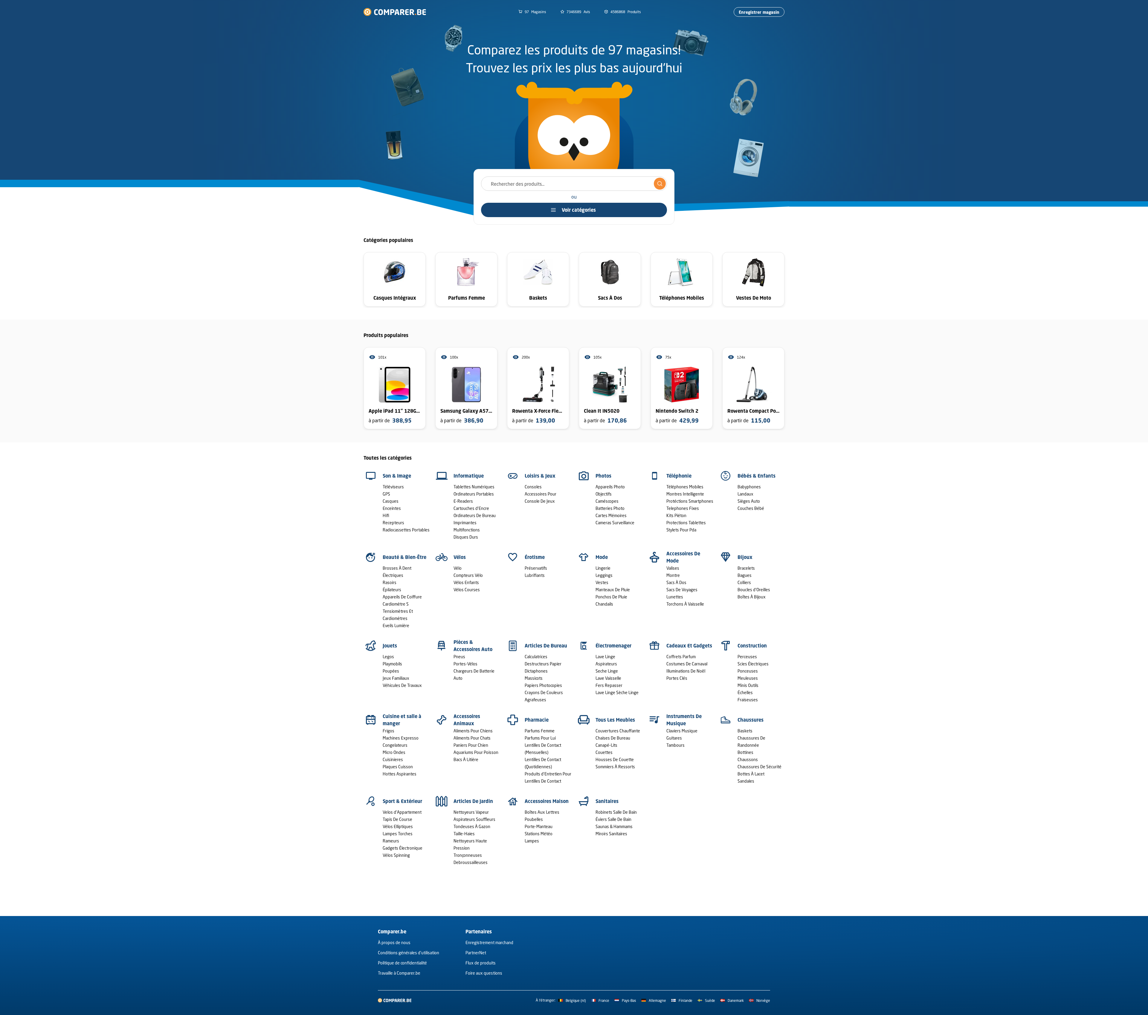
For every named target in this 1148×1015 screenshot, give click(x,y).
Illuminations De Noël (685, 670)
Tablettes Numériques (474, 486)
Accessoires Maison (547, 801)
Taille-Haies (464, 833)
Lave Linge (605, 656)
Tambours (675, 745)
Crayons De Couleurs (544, 692)
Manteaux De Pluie (613, 589)
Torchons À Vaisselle (685, 603)
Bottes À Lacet (751, 773)
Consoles (533, 486)
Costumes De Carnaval (686, 663)
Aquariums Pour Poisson (476, 752)
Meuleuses (748, 678)
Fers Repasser (609, 685)
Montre (673, 575)
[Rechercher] (660, 184)
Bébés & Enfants (756, 476)
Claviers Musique (681, 730)
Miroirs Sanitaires (611, 833)
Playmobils (392, 663)
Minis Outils (748, 685)
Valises (672, 568)
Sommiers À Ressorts (615, 766)
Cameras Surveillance (615, 522)
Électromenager (613, 646)
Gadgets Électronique (402, 848)
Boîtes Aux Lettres (542, 812)
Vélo (458, 568)
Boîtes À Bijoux (752, 596)
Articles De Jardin (473, 801)
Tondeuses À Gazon (472, 826)
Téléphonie (678, 476)
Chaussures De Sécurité (759, 766)
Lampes (532, 840)
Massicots (534, 678)
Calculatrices (536, 656)
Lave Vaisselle (608, 678)
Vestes (602, 582)
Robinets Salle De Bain (616, 812)
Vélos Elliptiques (398, 826)
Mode (602, 557)
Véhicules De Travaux (402, 685)
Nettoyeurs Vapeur (471, 812)
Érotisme (535, 557)
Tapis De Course (397, 819)
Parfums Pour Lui (540, 737)
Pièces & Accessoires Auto (473, 645)
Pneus (459, 656)
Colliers (744, 582)
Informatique (469, 476)
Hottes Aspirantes (399, 773)
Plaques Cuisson (398, 766)
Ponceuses (748, 670)
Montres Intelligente (685, 493)
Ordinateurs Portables (474, 493)
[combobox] (574, 183)
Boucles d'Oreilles (754, 589)
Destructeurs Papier (543, 663)
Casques (391, 501)
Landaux (745, 493)
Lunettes (674, 596)
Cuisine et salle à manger (402, 719)
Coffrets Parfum (681, 656)
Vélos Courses (467, 589)
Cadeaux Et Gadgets (689, 646)
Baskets (745, 730)
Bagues (745, 575)
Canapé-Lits (606, 745)
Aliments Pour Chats (472, 737)
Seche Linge (607, 670)
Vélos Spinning (396, 855)
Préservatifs (536, 568)
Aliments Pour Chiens (473, 730)
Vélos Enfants (466, 582)
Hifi (386, 515)
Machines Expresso (401, 737)
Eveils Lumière (396, 625)
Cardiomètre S (396, 603)
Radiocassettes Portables (406, 529)
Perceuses (747, 656)
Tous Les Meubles (615, 720)
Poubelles (534, 819)
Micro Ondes (394, 752)
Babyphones (749, 486)
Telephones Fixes (682, 508)
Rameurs (391, 840)
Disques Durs (466, 536)
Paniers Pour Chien (471, 745)
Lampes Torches (398, 833)
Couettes (604, 752)
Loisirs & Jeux (540, 476)
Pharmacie (537, 720)
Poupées (391, 670)
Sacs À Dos (676, 582)
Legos (388, 656)
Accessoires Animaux (467, 719)
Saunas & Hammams (614, 826)
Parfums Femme (540, 730)
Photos (603, 476)
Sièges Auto (749, 501)
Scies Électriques (753, 663)
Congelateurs (395, 745)
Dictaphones (536, 670)
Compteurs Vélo (468, 575)
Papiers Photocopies (543, 685)
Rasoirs (389, 582)
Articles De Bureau (546, 646)
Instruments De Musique (684, 719)
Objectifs (604, 493)
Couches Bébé (751, 508)
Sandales (746, 781)
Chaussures (751, 720)
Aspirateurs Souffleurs (474, 819)
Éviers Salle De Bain (613, 819)
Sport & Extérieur (402, 801)
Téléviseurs (393, 486)
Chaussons (748, 759)
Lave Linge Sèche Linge (617, 692)
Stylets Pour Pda (681, 529)
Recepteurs (393, 522)
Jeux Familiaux (396, 678)
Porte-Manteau (538, 826)
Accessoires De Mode (683, 557)
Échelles (745, 692)
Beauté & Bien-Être (404, 557)
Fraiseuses (748, 699)
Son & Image (397, 476)
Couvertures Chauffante (618, 730)
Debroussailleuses (471, 862)
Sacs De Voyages (681, 589)
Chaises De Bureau (613, 737)
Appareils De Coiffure (402, 596)
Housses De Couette (615, 759)
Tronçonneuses (468, 855)
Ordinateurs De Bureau (475, 515)
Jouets (390, 646)
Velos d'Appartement (402, 812)
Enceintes (392, 508)
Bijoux (745, 557)
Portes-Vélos (465, 663)
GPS (386, 493)
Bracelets (746, 568)
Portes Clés (676, 678)
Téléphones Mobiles (684, 486)
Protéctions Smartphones (689, 501)
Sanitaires (607, 801)
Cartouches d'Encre (471, 508)
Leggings (604, 575)
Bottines (745, 752)
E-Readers (463, 501)
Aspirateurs (606, 663)
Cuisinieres (393, 759)
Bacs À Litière (466, 759)
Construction (752, 646)
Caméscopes (607, 501)
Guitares (674, 737)
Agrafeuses (535, 699)
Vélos (460, 557)
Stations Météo (538, 833)
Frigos (388, 730)
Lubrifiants (535, 575)
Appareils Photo (610, 486)
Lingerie (603, 568)
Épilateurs (392, 589)
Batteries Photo (610, 508)
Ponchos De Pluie (611, 596)
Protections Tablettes (686, 522)
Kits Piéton (676, 515)
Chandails (604, 603)
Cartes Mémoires (611, 515)
